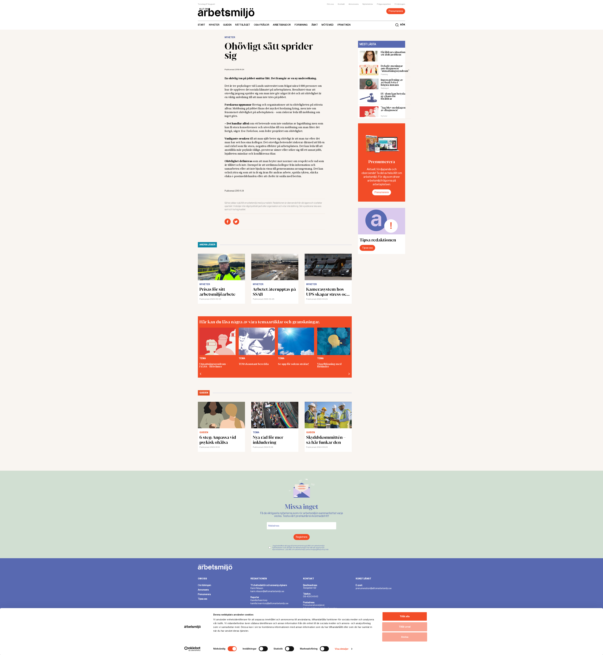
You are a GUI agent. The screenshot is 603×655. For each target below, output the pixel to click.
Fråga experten (384, 4)
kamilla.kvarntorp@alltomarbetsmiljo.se (269, 603)
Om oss (330, 4)
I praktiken (343, 25)
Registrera (301, 536)
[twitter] (236, 222)
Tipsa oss (367, 247)
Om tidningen (204, 585)
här (327, 549)
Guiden (227, 25)
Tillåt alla (405, 616)
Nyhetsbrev (367, 4)
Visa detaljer (341, 648)
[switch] (263, 648)
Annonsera (354, 4)
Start (201, 25)
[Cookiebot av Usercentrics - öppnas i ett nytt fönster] (192, 649)
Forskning (301, 25)
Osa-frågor (261, 25)
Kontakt (341, 4)
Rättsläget (242, 25)
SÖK (402, 25)
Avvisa (404, 637)
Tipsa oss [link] (202, 599)
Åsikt (314, 25)
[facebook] (228, 222)
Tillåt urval (404, 626)
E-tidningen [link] (400, 4)
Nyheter (214, 25)
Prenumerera (396, 11)
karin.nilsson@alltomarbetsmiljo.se (267, 591)
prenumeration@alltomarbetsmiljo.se (373, 588)
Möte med (328, 25)
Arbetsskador (282, 25)
